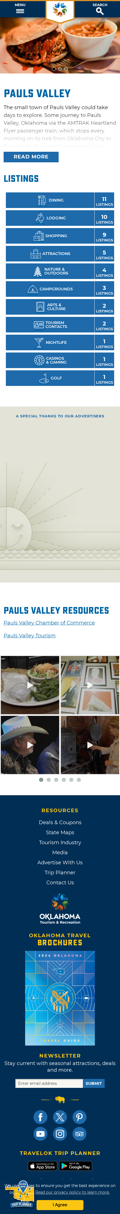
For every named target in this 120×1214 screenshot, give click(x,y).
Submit (94, 1083)
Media (60, 853)
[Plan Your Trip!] (20, 1194)
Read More (31, 157)
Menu (20, 5)
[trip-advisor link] (80, 1134)
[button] (20, 9)
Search (100, 5)
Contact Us (60, 883)
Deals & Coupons (60, 822)
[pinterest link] (80, 1117)
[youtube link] (40, 1134)
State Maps (60, 832)
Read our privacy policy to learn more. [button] (72, 1192)
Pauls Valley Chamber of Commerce (49, 623)
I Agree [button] (60, 1204)
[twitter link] (60, 1117)
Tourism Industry (60, 842)
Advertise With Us (60, 863)
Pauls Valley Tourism (30, 636)
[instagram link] (60, 1134)
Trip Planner (60, 873)
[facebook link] (40, 1117)
